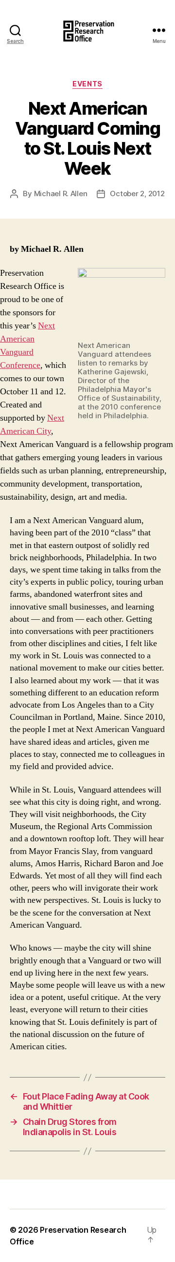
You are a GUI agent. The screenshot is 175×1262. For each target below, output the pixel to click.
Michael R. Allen (61, 193)
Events (87, 84)
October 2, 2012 (137, 193)
